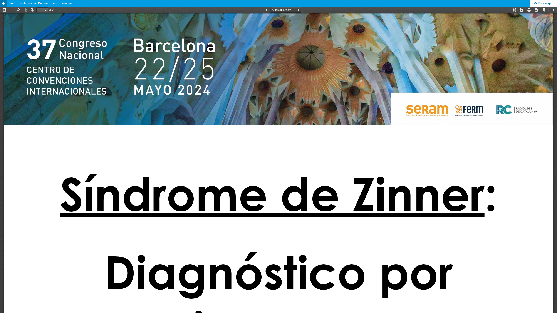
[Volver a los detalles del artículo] (3, 3)
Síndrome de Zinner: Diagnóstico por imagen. (41, 3)
